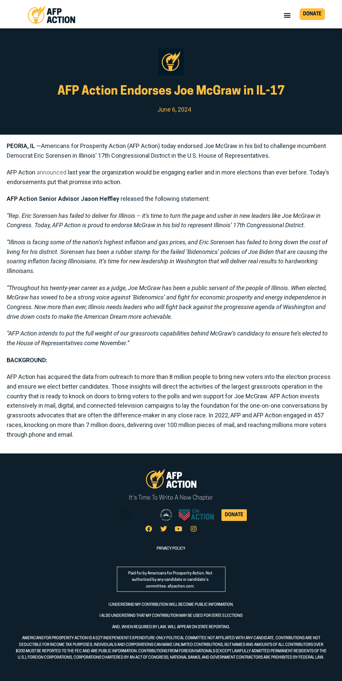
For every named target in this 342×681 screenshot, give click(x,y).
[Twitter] (163, 529)
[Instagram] (193, 529)
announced (51, 172)
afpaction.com (181, 586)
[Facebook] (148, 529)
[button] (287, 14)
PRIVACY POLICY (171, 549)
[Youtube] (178, 529)
